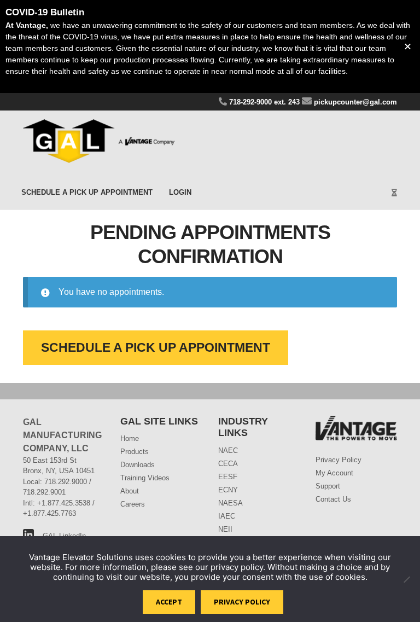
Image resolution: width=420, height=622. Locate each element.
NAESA (230, 503)
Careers (132, 504)
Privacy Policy (338, 460)
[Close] (408, 47)
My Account (334, 473)
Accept (169, 602)
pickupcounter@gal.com (354, 102)
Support (328, 486)
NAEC (228, 450)
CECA (228, 464)
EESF (227, 477)
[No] (406, 579)
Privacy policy (242, 602)
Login (180, 192)
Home (129, 438)
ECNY (228, 490)
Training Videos (145, 478)
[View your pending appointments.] (356, 187)
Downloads (137, 465)
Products (134, 451)
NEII (225, 529)
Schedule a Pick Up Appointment (87, 192)
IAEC (226, 516)
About (129, 491)
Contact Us (333, 499)
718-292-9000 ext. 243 (263, 102)
